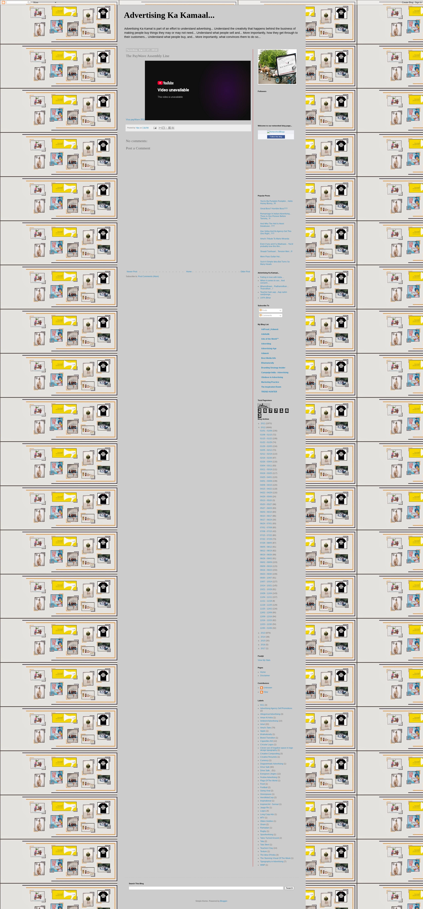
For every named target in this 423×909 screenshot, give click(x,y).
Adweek (265, 353)
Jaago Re (264, 807)
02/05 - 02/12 (266, 450)
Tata (262, 841)
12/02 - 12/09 (266, 612)
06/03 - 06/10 (266, 512)
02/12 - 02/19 (266, 454)
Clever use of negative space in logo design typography (276, 749)
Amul (262, 724)
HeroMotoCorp (267, 797)
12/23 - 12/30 (266, 624)
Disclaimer (265, 675)
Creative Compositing (270, 754)
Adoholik (265, 334)
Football (264, 787)
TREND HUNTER (269, 392)
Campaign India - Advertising (274, 372)
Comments (267, 315)
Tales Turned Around (269, 838)
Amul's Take (265, 728)
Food (262, 784)
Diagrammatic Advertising (271, 764)
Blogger (223, 901)
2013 (263, 633)
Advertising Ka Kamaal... (169, 15)
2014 (263, 637)
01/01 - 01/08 (266, 431)
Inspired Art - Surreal (269, 804)
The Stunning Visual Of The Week (275, 858)
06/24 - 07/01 (266, 523)
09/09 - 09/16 (266, 566)
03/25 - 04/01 (266, 477)
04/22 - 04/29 (266, 492)
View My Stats (264, 660)
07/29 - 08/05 (266, 543)
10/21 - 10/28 (266, 589)
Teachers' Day (266, 848)
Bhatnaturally (267, 363)
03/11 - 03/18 (266, 469)
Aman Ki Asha (266, 717)
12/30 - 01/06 (266, 628)
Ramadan (264, 828)
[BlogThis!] (163, 128)
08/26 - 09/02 (266, 558)
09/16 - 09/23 (266, 570)
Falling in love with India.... (272, 277)
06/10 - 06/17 (266, 516)
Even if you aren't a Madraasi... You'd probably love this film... (276, 245)
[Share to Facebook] (169, 128)
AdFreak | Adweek (269, 329)
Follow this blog (276, 137)
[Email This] (160, 128)
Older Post (245, 271)
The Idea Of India (268, 855)
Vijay (266, 692)
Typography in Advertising (271, 861)
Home (189, 271)
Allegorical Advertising (270, 714)
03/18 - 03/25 (266, 473)
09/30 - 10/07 (266, 578)
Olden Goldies (266, 821)
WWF (262, 865)
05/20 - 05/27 (266, 504)
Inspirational (265, 801)
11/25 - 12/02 (266, 609)
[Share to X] (166, 128)
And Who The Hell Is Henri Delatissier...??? (272, 224)
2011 (263, 423)
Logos (263, 811)
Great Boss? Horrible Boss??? (274, 208)
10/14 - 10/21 (266, 585)
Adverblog (266, 344)
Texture (263, 851)
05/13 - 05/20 (266, 500)
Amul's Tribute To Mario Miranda (274, 239)
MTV (262, 818)
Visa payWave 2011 (135, 119)
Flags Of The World (268, 780)
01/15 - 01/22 (266, 438)
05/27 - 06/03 (266, 508)
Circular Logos (266, 744)
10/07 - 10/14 (266, 581)
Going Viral (265, 791)
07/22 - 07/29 (266, 539)
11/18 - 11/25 (266, 605)
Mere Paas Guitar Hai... (270, 256)
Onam (263, 824)
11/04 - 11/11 (266, 597)
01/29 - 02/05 (266, 446)
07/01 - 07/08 (266, 527)
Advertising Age (268, 348)
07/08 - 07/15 (266, 531)
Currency (264, 760)
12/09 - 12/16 (266, 616)
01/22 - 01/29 (266, 442)
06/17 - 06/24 (266, 520)
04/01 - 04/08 (266, 481)
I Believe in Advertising (272, 377)
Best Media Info (268, 358)
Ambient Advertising (269, 721)
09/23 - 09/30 (266, 574)
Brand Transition (267, 738)
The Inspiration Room (271, 387)
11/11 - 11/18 (266, 601)
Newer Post (132, 271)
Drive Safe (265, 767)
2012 (263, 427)
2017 (263, 648)
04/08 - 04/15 (266, 485)
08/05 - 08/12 (266, 547)
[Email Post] (155, 128)
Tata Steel (264, 844)
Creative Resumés (268, 757)
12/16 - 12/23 (266, 620)
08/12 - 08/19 (266, 551)
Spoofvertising (266, 834)
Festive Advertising (268, 777)
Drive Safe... (265, 770)
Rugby (263, 831)
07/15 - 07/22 (266, 535)
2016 (263, 644)
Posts (264, 310)
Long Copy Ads (267, 814)
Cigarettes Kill (266, 741)
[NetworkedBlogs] (276, 132)
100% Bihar (265, 298)
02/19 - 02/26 (266, 458)
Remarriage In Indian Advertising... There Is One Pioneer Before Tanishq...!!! (275, 216)
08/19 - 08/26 (266, 555)
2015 (263, 641)
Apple (263, 731)
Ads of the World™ (270, 339)
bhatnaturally (266, 734)
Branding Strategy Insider (273, 368)
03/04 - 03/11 (266, 466)
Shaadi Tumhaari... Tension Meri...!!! (276, 251)
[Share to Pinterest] (172, 128)
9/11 (262, 705)
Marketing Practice (270, 382)
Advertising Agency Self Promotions (276, 708)
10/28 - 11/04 (266, 593)
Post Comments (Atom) (148, 276)
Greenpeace (265, 794)
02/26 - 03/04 (266, 462)
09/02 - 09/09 (266, 562)
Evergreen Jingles (268, 774)
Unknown (268, 688)
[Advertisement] (188, 245)
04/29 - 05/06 (266, 496)
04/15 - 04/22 (266, 489)
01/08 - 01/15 (266, 435)
